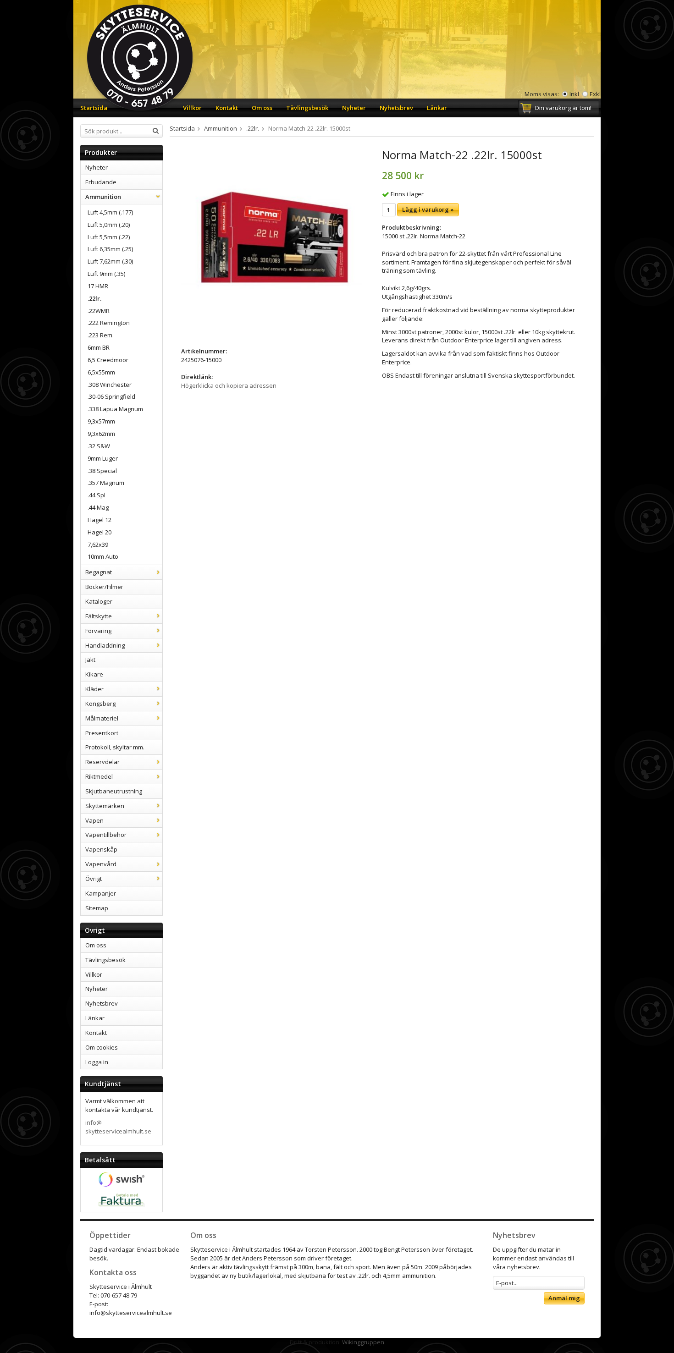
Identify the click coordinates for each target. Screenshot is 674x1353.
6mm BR (99, 347)
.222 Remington (109, 323)
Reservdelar (102, 762)
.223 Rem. (101, 335)
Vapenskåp (101, 849)
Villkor (192, 108)
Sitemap (96, 908)
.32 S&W (99, 446)
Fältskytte (98, 616)
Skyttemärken (104, 806)
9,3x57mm (101, 421)
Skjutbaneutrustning (113, 791)
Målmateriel (101, 718)
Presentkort (101, 733)
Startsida (93, 108)
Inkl (574, 94)
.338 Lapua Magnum (115, 409)
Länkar (437, 108)
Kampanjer (100, 893)
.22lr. (94, 298)
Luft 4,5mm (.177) (110, 212)
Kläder (94, 689)
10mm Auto (103, 556)
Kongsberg (100, 703)
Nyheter (354, 108)
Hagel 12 (99, 520)
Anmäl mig (564, 1298)
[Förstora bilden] (271, 240)
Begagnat (98, 572)
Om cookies (101, 1047)
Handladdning (105, 645)
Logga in (96, 1062)
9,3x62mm (101, 433)
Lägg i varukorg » (428, 209)
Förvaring (98, 631)
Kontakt (226, 108)
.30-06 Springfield (111, 396)
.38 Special (102, 471)
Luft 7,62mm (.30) (110, 261)
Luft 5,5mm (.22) (109, 237)
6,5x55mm (101, 372)
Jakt (90, 659)
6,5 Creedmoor (108, 360)
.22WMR (99, 311)
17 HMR (98, 286)
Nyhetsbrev (396, 108)
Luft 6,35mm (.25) (110, 249)
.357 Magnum (106, 482)
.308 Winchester (110, 384)
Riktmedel (99, 776)
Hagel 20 (99, 532)
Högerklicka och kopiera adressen (228, 385)
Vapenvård (100, 864)
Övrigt (93, 878)
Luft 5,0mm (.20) (109, 224)
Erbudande (100, 182)
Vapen (94, 820)
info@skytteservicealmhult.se (118, 1126)
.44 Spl (96, 495)
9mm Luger (103, 458)
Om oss (262, 108)
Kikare (94, 674)
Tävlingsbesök (307, 108)
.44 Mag (98, 507)
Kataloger (98, 601)
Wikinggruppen (363, 1342)
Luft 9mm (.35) (106, 274)
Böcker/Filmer (104, 587)
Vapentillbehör (106, 834)
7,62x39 (98, 544)
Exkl (595, 94)
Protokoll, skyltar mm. (114, 747)
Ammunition (103, 196)
